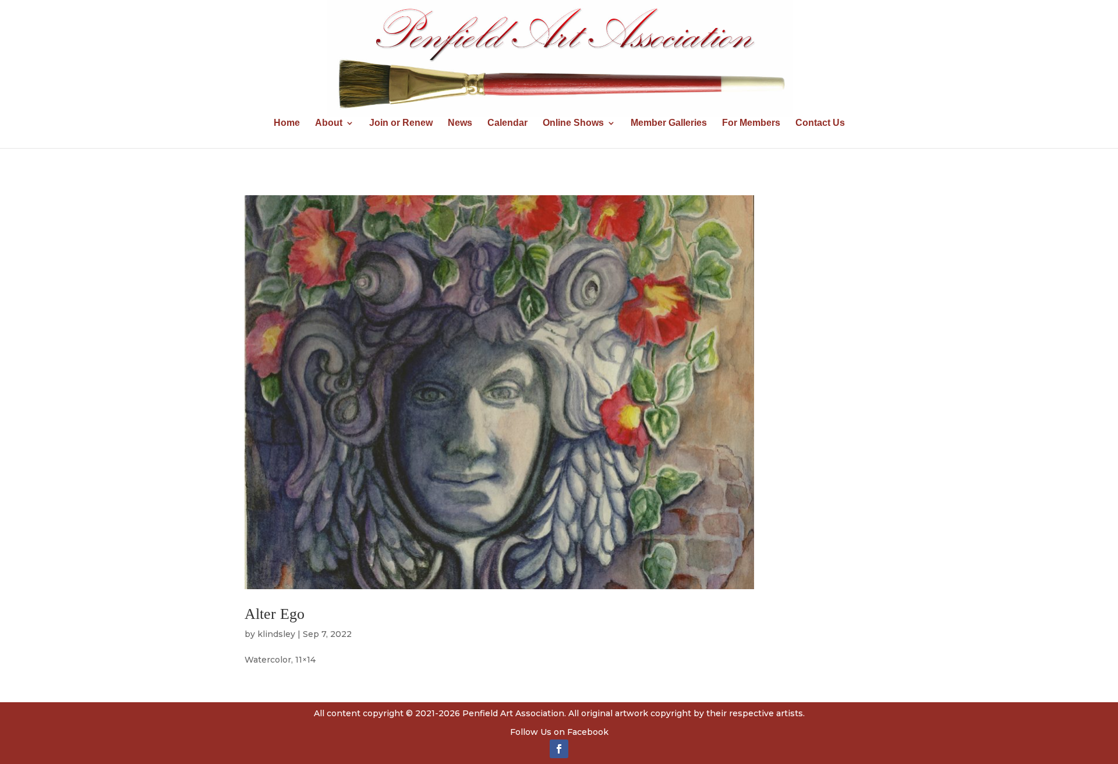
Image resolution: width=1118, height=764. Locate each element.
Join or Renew (401, 123)
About (328, 123)
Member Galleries (669, 123)
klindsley (276, 634)
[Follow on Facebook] (559, 749)
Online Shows (573, 123)
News (460, 123)
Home (287, 123)
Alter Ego (275, 613)
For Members (751, 123)
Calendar (507, 123)
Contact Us (820, 123)
